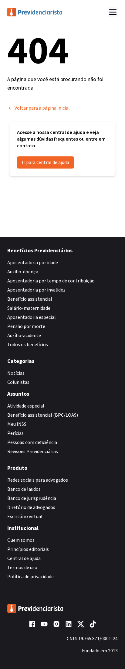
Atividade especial (25, 406)
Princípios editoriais (28, 549)
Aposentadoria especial (31, 317)
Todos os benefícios (27, 344)
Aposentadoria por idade (32, 262)
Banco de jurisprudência (31, 498)
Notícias (16, 373)
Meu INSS (16, 424)
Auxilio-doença (22, 272)
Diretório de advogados (31, 507)
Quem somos (21, 540)
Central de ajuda (24, 558)
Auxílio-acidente (24, 335)
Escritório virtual (24, 516)
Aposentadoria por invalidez (36, 290)
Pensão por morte (26, 326)
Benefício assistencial (29, 299)
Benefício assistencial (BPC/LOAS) (42, 415)
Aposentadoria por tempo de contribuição (51, 281)
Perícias (15, 433)
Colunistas (18, 382)
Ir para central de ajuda (45, 162)
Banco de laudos (24, 489)
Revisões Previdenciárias (32, 451)
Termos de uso (22, 567)
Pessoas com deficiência (32, 442)
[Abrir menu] (113, 12)
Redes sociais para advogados (37, 480)
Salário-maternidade (28, 308)
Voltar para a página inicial (42, 108)
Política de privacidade (30, 576)
